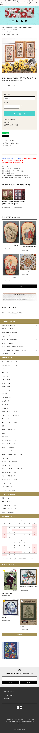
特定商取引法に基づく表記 (11, 125)
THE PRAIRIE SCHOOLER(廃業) (26, 27)
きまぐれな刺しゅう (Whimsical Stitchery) (28, 587)
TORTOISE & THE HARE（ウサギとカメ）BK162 (7, 203)
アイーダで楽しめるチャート (13, 29)
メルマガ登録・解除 (30, 721)
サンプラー (9, 32)
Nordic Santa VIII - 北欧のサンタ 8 (11, 246)
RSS (18, 723)
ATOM (21, 723)
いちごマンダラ (26, 271)
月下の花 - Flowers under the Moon (10, 617)
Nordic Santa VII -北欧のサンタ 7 (28, 247)
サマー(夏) (9, 31)
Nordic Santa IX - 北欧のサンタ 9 (11, 278)
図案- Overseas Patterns (12, 27)
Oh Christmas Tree (25, 626)
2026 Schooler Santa (7, 593)
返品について (7, 122)
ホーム (3, 27)
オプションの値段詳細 (9, 119)
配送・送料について (22, 719)
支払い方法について (13, 719)
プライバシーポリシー (20, 721)
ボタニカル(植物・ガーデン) (12, 34)
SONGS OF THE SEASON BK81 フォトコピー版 (19, 203)
